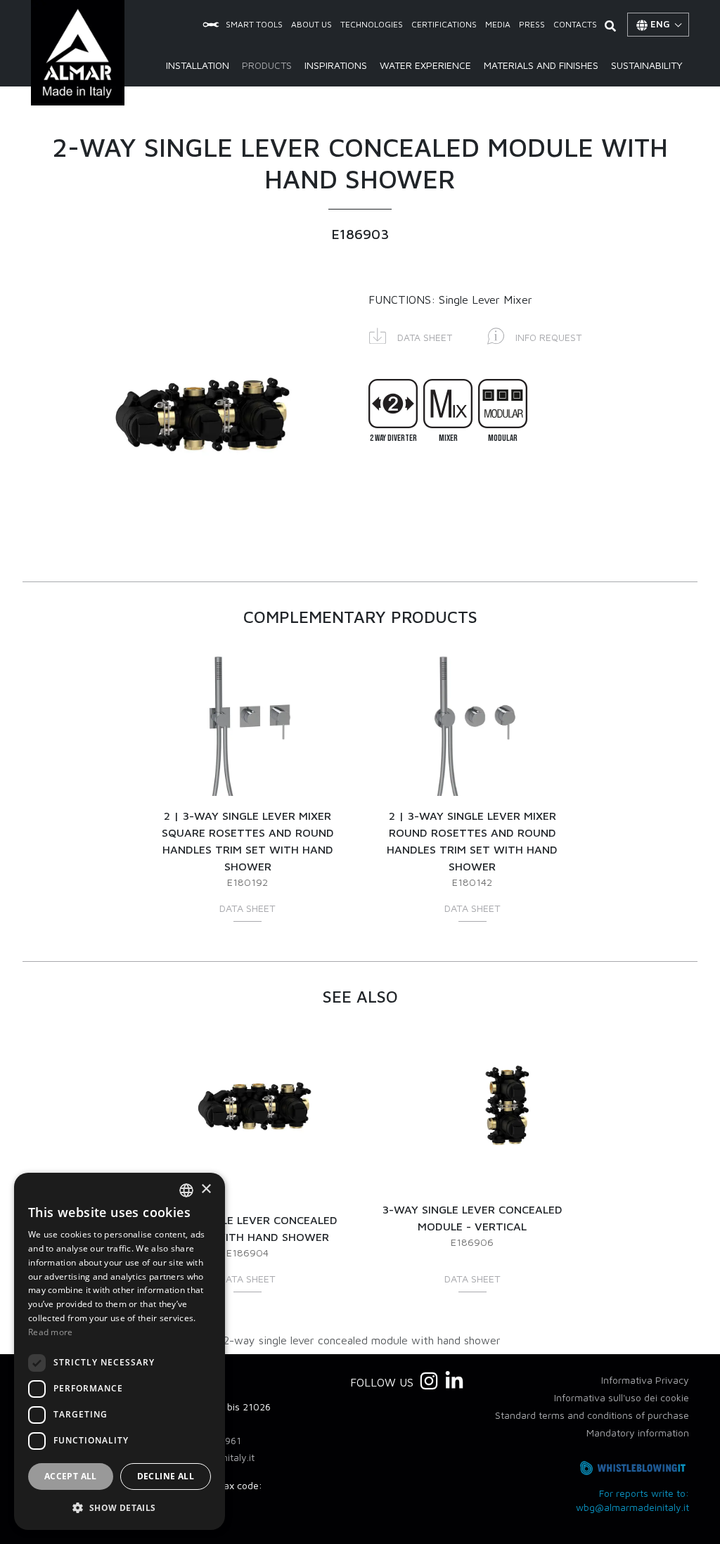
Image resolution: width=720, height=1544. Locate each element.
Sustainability (647, 65)
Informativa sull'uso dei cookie (621, 1397)
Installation (197, 65)
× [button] (205, 1189)
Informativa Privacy (645, 1380)
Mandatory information (637, 1433)
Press (532, 24)
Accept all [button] (70, 1476)
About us (311, 24)
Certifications (444, 24)
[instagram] (429, 1381)
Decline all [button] (165, 1476)
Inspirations (335, 65)
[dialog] (119, 1351)
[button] (410, 335)
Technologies (371, 24)
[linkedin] (454, 1381)
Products (267, 65)
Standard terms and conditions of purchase (592, 1415)
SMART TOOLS (254, 24)
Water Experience (425, 65)
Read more (50, 1332)
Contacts (575, 24)
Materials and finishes (541, 65)
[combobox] (186, 1190)
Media (497, 24)
